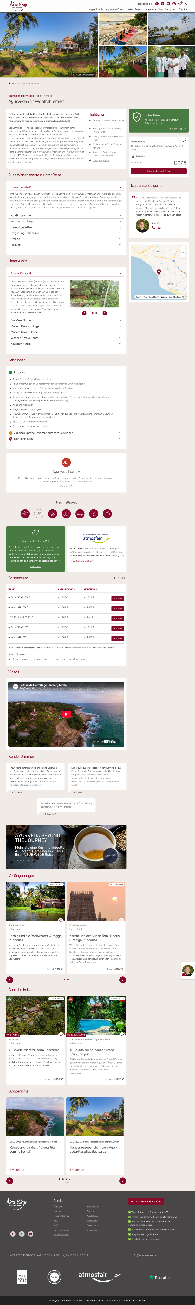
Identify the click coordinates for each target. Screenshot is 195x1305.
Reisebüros (92, 1221)
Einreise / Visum (62, 1230)
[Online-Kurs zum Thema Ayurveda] (66, 847)
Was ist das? (66, 486)
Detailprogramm (101, 161)
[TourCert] (54, 1277)
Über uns (58, 1207)
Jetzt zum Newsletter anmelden (146, 1201)
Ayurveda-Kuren (115, 9)
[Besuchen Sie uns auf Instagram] (162, 3)
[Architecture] (25, 513)
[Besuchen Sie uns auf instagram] (21, 1234)
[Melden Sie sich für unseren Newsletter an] (174, 3)
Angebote (150, 9)
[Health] (66, 513)
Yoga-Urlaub (96, 9)
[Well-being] (107, 513)
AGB (56, 1225)
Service (183, 9)
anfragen (118, 598)
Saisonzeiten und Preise (158, 171)
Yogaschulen (93, 1207)
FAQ (56, 1221)
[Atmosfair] (99, 1277)
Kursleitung (92, 1216)
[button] (66, 187)
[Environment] (93, 513)
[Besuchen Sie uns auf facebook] (13, 1234)
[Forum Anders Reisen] (22, 1277)
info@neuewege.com (144, 1255)
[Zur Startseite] (18, 6)
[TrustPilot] (159, 1277)
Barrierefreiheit (61, 1235)
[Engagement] (52, 513)
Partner (90, 1211)
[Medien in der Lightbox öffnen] (49, 45)
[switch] (61, 1035)
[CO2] (38, 513)
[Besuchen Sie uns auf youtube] (30, 1234)
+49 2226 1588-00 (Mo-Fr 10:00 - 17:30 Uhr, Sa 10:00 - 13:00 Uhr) (50, 1255)
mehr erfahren (179, 129)
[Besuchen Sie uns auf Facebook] (157, 3)
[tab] (93, 313)
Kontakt (58, 1211)
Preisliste (121, 578)
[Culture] (80, 513)
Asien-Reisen (134, 9)
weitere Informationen (83, 561)
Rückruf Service (61, 1216)
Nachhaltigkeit (167, 9)
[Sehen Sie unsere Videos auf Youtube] (168, 3)
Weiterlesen (18, 1170)
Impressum (92, 1230)
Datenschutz (93, 1225)
